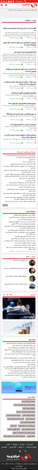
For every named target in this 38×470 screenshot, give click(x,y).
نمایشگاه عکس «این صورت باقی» (27, 178)
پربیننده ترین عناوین (29, 152)
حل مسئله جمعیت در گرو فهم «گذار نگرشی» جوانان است (21, 230)
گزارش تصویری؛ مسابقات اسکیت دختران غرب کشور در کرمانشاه (20, 201)
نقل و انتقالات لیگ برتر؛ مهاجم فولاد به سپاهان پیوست (22, 183)
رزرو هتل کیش (30, 419)
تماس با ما (30, 444)
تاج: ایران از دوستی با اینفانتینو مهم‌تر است (23, 124)
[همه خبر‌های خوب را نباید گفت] (32, 263)
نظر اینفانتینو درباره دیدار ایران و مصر (25, 52)
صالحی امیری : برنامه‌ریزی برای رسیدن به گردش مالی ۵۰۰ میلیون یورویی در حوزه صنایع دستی (19, 171)
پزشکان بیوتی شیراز (29, 408)
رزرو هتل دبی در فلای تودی (27, 426)
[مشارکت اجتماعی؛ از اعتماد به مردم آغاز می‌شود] (32, 286)
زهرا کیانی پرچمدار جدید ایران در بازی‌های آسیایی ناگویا (22, 222)
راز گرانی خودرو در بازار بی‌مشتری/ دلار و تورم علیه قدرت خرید (20, 185)
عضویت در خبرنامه (31, 447)
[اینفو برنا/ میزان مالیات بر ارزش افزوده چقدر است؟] (19, 331)
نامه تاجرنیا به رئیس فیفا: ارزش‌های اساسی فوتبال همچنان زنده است (21, 70)
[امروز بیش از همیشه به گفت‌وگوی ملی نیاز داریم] (32, 270)
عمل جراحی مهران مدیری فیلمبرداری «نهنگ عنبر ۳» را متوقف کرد (19, 241)
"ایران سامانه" (15, 468)
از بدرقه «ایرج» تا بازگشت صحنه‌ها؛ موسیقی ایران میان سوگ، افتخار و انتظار (20, 248)
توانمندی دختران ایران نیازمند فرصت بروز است (23, 362)
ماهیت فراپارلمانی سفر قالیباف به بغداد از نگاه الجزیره (22, 217)
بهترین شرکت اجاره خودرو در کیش (24, 405)
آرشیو (5, 205)
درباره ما (22, 444)
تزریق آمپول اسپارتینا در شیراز (26, 412)
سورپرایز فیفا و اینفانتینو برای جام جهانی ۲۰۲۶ (22, 103)
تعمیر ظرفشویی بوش (28, 429)
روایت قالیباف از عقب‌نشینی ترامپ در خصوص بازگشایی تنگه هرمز (19, 358)
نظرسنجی (4, 447)
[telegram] (7, 295)
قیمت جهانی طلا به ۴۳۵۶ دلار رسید (26, 220)
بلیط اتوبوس (31, 436)
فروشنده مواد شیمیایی (13, 415)
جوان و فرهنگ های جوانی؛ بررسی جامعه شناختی (23, 346)
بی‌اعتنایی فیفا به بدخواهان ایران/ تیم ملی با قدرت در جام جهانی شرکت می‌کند (20, 136)
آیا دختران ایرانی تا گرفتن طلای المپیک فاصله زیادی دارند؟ (21, 373)
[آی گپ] (1, 1)
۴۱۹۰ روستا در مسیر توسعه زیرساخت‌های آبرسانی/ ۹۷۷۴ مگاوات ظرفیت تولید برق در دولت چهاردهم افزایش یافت (19, 351)
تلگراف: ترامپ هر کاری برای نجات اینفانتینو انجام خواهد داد (19, 29)
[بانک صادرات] (19, 387)
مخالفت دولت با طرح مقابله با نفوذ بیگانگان (24, 215)
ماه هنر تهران (32, 160)
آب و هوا (21, 447)
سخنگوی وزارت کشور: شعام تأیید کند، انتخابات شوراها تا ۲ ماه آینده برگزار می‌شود (20, 233)
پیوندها (15, 444)
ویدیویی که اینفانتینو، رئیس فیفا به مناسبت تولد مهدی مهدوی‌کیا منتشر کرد (19, 44)
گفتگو (27, 257)
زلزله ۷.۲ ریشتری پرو (30, 180)
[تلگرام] (9, 1)
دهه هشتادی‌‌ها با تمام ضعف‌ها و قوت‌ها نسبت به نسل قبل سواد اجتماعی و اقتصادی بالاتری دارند (19, 227)
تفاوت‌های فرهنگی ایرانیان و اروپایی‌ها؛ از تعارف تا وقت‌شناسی (21, 10)
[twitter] (11, 295)
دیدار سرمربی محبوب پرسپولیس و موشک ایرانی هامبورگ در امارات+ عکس (20, 190)
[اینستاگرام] (6, 1)
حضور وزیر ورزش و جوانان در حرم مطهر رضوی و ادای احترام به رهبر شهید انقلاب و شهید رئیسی (19, 194)
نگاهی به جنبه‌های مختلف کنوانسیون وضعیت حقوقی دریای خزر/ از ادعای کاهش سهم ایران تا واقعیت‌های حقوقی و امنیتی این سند (19, 368)
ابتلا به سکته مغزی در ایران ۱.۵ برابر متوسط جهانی (23, 239)
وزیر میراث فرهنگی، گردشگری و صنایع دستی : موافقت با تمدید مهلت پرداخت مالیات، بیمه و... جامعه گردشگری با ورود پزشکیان (20, 175)
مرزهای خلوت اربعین (28, 415)
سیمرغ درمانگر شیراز (28, 401)
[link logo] (29, 5)
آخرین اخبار (20, 152)
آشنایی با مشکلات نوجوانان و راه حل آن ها (25, 243)
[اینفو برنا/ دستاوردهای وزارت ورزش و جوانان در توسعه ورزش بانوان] (19, 308)
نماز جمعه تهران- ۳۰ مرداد (28, 162)
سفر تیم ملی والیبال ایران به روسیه (27, 187)
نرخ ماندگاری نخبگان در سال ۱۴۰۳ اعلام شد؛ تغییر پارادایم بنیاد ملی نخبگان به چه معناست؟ (20, 376)
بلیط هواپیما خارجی (14, 429)
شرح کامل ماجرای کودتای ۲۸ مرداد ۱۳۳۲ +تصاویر (23, 224)
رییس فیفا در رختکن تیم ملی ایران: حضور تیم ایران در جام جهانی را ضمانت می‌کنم (20, 83)
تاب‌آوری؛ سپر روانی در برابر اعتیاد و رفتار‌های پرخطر (23, 360)
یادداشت (33, 257)
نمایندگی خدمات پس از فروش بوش (14, 436)
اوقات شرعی (13, 447)
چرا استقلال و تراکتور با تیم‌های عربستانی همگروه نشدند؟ (21, 348)
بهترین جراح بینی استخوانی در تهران (24, 433)
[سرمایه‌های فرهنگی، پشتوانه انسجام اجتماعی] (32, 278)
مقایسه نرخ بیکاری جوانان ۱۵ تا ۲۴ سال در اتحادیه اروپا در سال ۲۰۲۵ (20, 355)
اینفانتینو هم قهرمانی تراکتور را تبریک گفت (23, 93)
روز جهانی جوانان (31, 365)
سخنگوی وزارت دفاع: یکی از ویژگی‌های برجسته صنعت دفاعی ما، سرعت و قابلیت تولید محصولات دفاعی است (20, 198)
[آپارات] (4, 1)
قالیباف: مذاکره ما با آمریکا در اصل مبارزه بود (24, 245)
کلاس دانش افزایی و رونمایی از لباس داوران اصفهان (22, 164)
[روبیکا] (13, 1)
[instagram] (4, 295)
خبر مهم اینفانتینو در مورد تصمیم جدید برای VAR (21, 114)
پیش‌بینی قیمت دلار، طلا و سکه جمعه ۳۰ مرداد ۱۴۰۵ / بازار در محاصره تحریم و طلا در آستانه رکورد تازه (20, 156)
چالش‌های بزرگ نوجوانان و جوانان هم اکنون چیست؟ (22, 371)
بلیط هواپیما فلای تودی (28, 422)
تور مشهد (13, 426)
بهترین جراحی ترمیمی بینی (16, 419)
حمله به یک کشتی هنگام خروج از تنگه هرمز (25, 236)
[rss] (26, 451)
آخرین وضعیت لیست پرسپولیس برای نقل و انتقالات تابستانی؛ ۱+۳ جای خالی (19, 167)
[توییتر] (11, 1)
